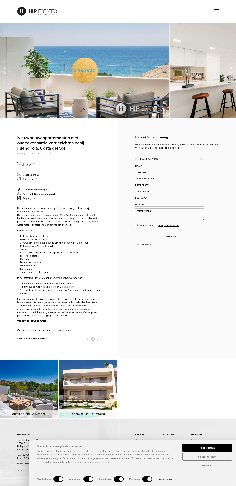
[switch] (88, 479)
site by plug (22, 470)
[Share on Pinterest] (93, 339)
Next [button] (231, 70)
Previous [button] (4, 70)
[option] (85, 70)
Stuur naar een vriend (32, 338)
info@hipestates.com (28, 449)
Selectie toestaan (207, 456)
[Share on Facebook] (88, 339)
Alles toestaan (207, 448)
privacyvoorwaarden (168, 225)
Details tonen (165, 479)
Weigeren (207, 465)
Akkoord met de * (159, 225)
